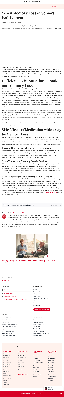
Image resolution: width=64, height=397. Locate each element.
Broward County (7, 351)
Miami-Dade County (23, 351)
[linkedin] (7, 280)
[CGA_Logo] (8, 4)
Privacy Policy (39, 393)
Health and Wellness (22, 198)
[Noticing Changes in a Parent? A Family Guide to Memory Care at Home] (32, 235)
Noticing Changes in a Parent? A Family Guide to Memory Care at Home (29, 260)
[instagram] (5, 280)
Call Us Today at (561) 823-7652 (32, 1)
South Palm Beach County (52, 351)
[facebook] (2, 280)
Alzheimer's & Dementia (14, 198)
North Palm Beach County (37, 351)
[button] (16, 290)
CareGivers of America (50, 192)
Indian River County (23, 374)
